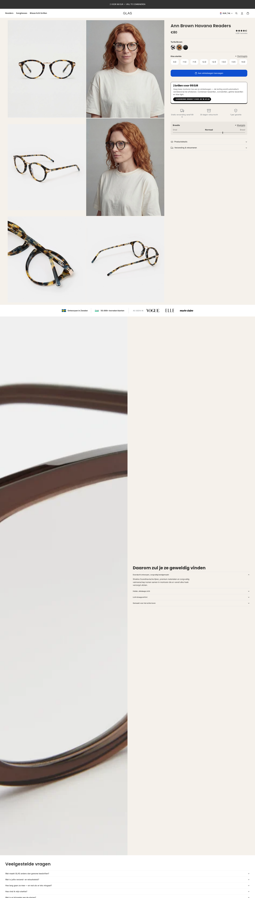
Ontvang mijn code (159, 461)
